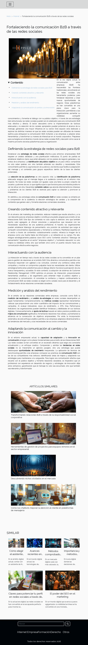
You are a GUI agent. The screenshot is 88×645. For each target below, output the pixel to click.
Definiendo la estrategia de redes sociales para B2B (32, 88)
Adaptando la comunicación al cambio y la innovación (33, 108)
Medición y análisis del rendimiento (25, 103)
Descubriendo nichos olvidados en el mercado (33, 478)
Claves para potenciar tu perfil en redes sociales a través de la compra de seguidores (25, 596)
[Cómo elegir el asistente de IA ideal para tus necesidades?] (16, 543)
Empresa (32, 632)
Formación (44, 632)
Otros (66, 632)
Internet (16, 16)
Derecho (56, 632)
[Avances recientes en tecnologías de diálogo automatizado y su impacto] (34, 543)
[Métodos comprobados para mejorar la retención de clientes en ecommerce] (53, 543)
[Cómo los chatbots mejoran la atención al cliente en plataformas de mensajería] (43, 495)
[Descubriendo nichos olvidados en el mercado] (33, 465)
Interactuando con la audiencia (24, 98)
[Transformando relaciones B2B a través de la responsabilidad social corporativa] (43, 402)
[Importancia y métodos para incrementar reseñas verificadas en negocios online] (72, 543)
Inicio (9, 16)
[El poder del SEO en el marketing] (62, 580)
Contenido (17, 82)
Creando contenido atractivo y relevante (28, 93)
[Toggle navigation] (10, 4)
